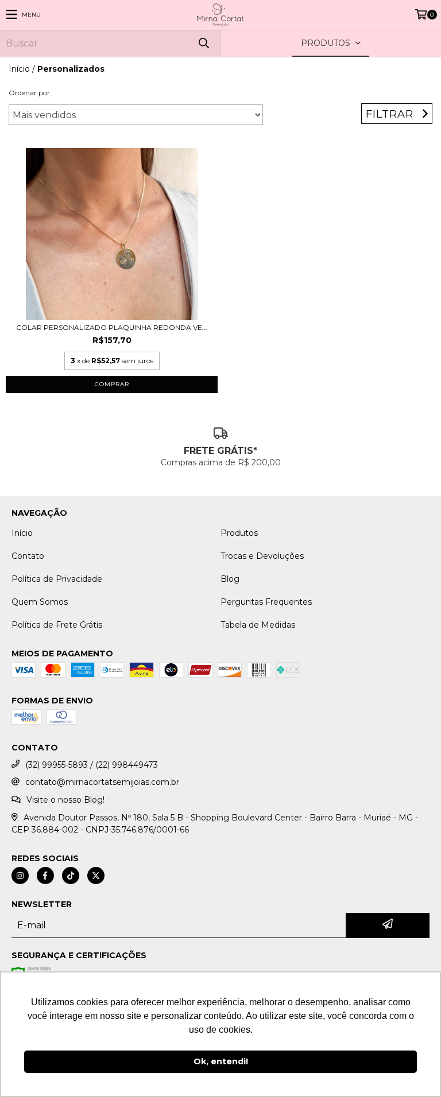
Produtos (239, 533)
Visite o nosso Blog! (65, 800)
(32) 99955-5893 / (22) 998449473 (91, 765)
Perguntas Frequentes (266, 602)
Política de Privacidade (56, 579)
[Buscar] (203, 43)
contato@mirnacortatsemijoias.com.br (102, 782)
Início (19, 69)
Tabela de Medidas (257, 625)
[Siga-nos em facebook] (45, 875)
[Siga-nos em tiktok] (70, 875)
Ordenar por (29, 92)
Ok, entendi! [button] (221, 1061)
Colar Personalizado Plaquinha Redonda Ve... (111, 327)
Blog (229, 579)
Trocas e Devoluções (262, 556)
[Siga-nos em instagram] (20, 875)
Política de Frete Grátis (56, 625)
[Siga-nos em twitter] (96, 875)
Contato (27, 556)
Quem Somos (39, 602)
